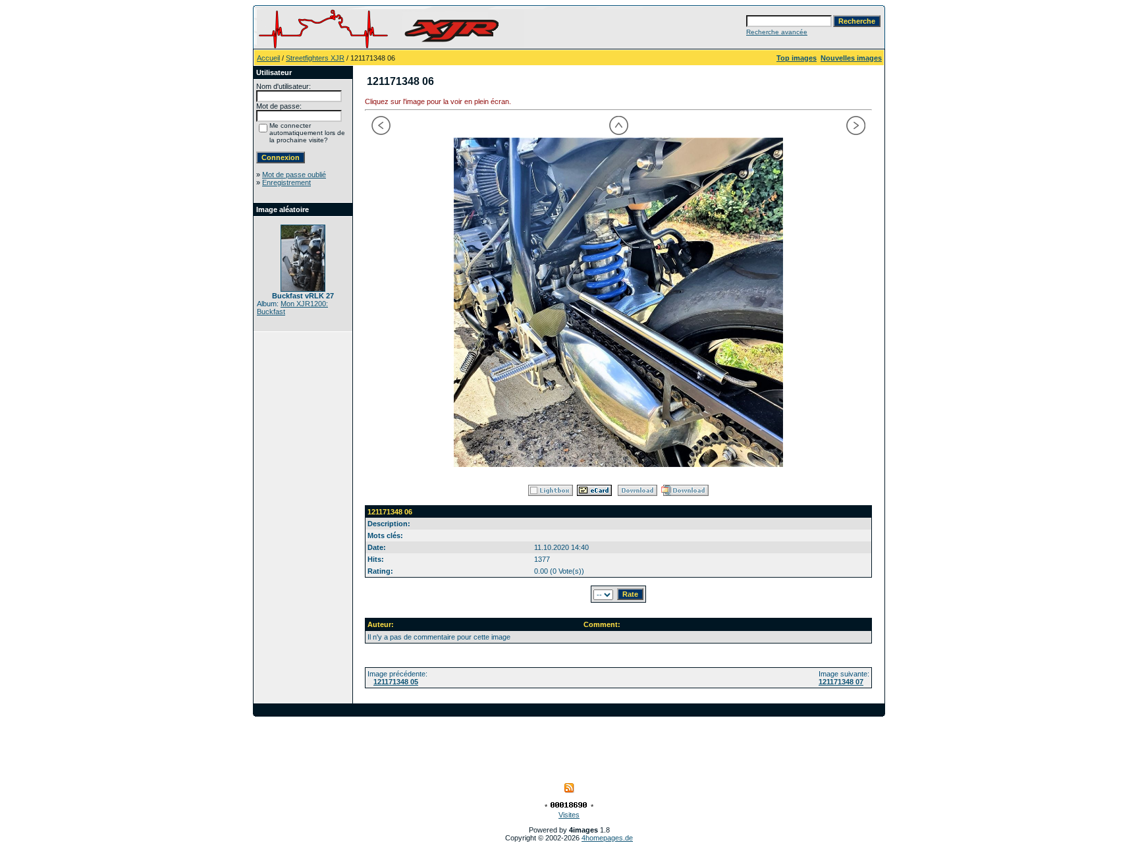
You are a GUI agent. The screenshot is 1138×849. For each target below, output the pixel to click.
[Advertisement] (569, 746)
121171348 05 (395, 682)
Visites (569, 815)
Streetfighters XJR (315, 58)
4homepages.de (607, 838)
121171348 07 (841, 682)
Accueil (268, 58)
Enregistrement (286, 182)
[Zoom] (618, 302)
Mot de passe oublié (294, 174)
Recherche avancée (776, 32)
